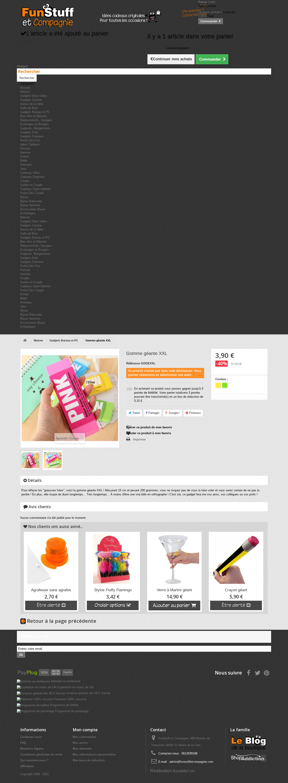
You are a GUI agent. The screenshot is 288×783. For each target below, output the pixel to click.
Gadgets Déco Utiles (33, 95)
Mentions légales (32, 748)
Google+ (174, 413)
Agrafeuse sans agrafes (51, 590)
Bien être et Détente (33, 116)
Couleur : (222, 379)
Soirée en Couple (31, 185)
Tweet (135, 413)
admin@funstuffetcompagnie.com (191, 761)
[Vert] (224, 385)
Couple (24, 181)
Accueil (25, 87)
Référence (133, 363)
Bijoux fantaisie (30, 205)
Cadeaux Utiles (30, 172)
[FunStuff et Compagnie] (47, 15)
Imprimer (139, 439)
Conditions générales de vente (41, 754)
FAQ (23, 743)
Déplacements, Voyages (36, 120)
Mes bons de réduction (89, 760)
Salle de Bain (29, 108)
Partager (153, 413)
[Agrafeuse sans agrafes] (51, 559)
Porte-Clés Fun (30, 140)
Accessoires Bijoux (32, 209)
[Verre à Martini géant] (174, 559)
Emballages (28, 213)
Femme (25, 148)
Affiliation (27, 766)
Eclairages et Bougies (34, 124)
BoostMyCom (183, 771)
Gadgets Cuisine (31, 100)
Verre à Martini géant (174, 590)
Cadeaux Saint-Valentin (35, 189)
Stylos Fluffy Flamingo (113, 590)
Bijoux (24, 197)
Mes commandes (84, 737)
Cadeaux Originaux (32, 176)
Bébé (23, 160)
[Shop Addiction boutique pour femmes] (249, 757)
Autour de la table (31, 104)
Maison (25, 91)
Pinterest (194, 413)
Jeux (23, 168)
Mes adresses (82, 748)
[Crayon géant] (236, 559)
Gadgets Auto (29, 132)
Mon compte (85, 729)
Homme (25, 152)
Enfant (24, 156)
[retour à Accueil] (25, 340)
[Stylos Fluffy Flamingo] (113, 559)
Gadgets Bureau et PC (35, 112)
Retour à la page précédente (61, 620)
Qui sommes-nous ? (34, 760)
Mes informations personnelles (94, 754)
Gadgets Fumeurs (32, 136)
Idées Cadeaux (30, 144)
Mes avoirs (80, 743)
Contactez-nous (31, 737)
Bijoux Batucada (31, 201)
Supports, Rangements (35, 128)
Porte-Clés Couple (32, 193)
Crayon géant (236, 590)
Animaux (26, 164)
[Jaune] (218, 385)
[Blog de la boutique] (249, 743)
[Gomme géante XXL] (30, 460)
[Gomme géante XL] (53, 460)
